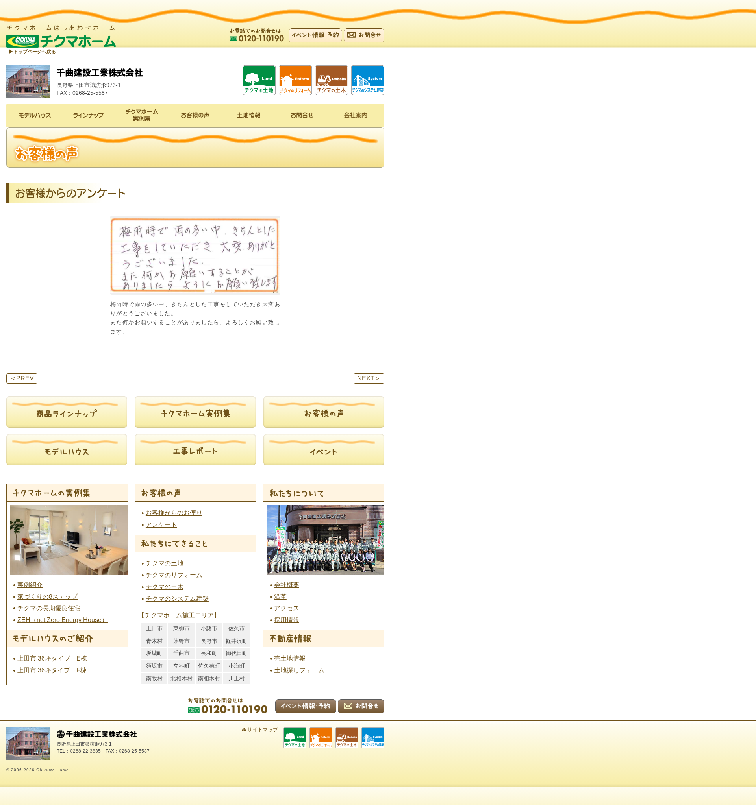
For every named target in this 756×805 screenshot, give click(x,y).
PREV (22, 378)
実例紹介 (30, 585)
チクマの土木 (164, 586)
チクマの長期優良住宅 (48, 608)
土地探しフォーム (299, 670)
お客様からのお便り (174, 513)
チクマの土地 (164, 563)
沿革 (280, 596)
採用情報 (286, 620)
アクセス (286, 608)
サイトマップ (262, 730)
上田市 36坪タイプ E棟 (52, 658)
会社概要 (286, 585)
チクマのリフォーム (174, 575)
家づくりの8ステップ (47, 596)
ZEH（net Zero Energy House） (62, 620)
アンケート (161, 524)
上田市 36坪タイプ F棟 (52, 670)
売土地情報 (290, 658)
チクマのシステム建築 (177, 598)
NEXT (369, 378)
